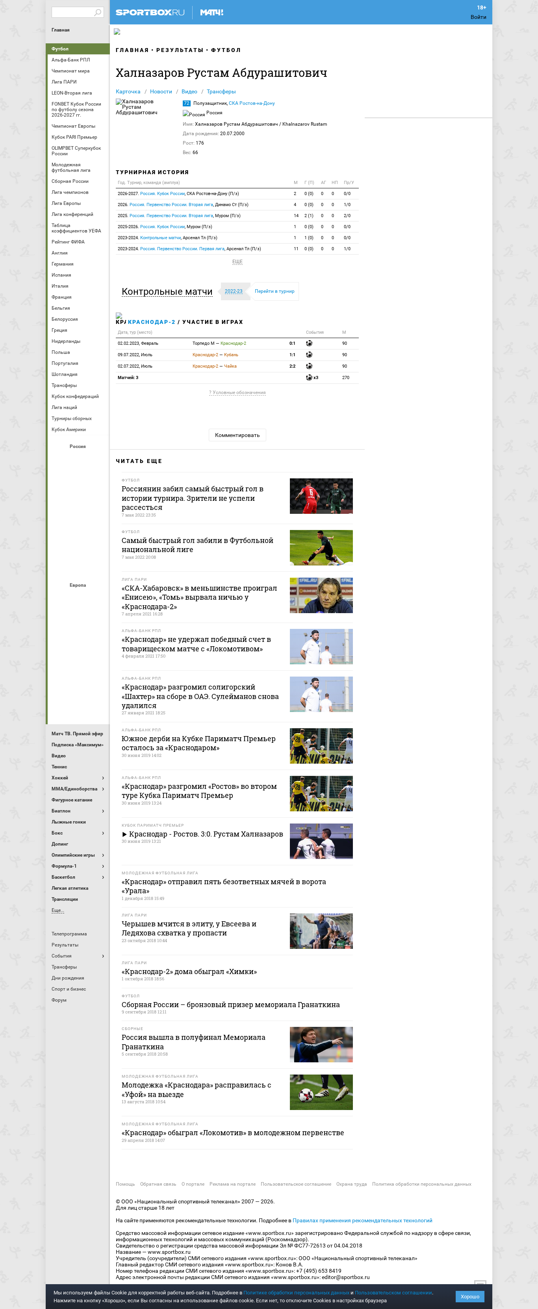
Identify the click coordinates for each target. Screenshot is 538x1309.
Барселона (60, 620)
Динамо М (79, 481)
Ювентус (79, 705)
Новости (161, 91)
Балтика (98, 460)
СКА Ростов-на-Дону (252, 103)
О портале (193, 1184)
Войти (478, 17)
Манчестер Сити (79, 641)
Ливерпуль (60, 641)
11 (296, 248)
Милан (60, 662)
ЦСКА (79, 566)
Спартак (79, 545)
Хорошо (470, 1297)
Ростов (79, 524)
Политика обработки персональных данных (421, 1184)
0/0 (347, 193)
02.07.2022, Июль (135, 366)
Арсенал (60, 598)
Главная (61, 30)
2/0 (347, 215)
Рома (79, 684)
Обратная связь (158, 1184)
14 (296, 215)
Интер (98, 620)
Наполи (79, 662)
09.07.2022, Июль (135, 354)
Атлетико (79, 598)
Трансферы (221, 91)
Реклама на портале (233, 1184)
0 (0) (309, 193)
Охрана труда (351, 1184)
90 (344, 343)
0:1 (292, 343)
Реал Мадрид (60, 684)
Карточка (128, 91)
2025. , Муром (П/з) (179, 215)
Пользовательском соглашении (393, 1293)
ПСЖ (98, 662)
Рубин (60, 545)
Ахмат (79, 460)
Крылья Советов (79, 502)
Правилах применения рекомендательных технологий (362, 1220)
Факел (98, 545)
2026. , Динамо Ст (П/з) (183, 204)
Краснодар (60, 502)
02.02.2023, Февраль (138, 343)
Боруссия (79, 620)
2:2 (292, 366)
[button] (169, 291)
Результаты (180, 50)
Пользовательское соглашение (296, 1184)
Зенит (98, 481)
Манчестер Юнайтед (98, 641)
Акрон (60, 460)
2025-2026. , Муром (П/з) (165, 226)
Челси (98, 684)
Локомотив (98, 502)
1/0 (347, 204)
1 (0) (309, 237)
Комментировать (237, 435)
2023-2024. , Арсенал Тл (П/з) (167, 237)
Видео (189, 91)
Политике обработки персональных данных (296, 1293)
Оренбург (60, 524)
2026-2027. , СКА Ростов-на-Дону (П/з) (178, 193)
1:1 (292, 354)
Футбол (60, 49)
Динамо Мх (60, 481)
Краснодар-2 (152, 322)
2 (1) (309, 215)
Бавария (98, 598)
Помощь (125, 1184)
